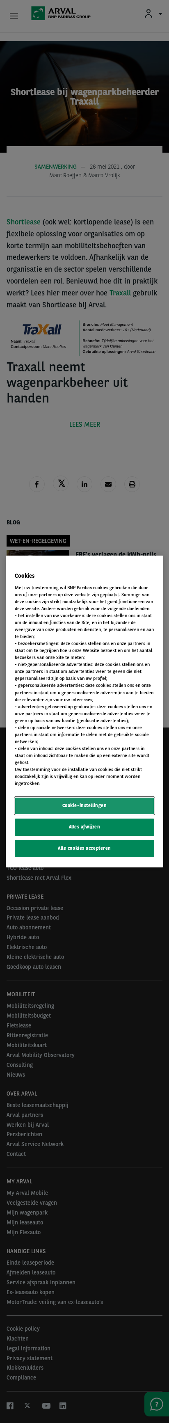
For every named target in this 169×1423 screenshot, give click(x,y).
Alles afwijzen (84, 827)
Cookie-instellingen (84, 805)
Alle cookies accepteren (84, 848)
